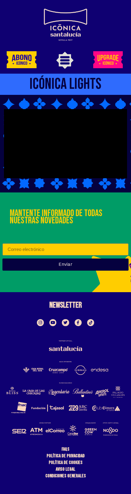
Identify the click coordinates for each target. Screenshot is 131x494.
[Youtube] (52, 322)
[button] (65, 62)
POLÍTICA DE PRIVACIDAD (66, 456)
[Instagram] (40, 322)
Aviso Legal (65, 469)
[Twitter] (65, 322)
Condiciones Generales (65, 476)
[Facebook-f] (78, 322)
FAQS (65, 449)
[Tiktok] (90, 322)
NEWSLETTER (65, 305)
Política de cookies (66, 463)
